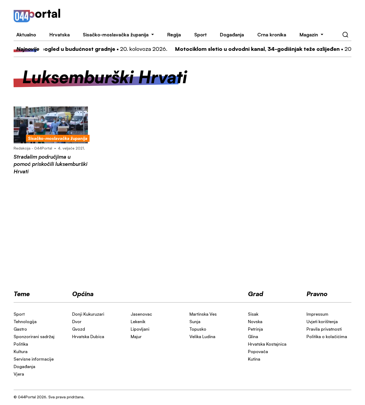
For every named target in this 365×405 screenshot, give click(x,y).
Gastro (20, 329)
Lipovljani (140, 329)
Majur (136, 336)
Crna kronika (271, 34)
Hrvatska (59, 34)
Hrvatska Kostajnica (267, 344)
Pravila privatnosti (324, 329)
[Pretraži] (345, 35)
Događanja (232, 34)
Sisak (253, 314)
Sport (200, 34)
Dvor (76, 321)
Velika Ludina (202, 336)
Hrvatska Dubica (88, 336)
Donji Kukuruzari (88, 314)
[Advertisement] (212, 15)
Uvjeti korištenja (322, 321)
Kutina (254, 359)
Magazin (309, 34)
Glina (253, 336)
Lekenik (138, 321)
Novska (255, 321)
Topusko (197, 329)
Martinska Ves (203, 314)
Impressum (317, 314)
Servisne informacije (34, 359)
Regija (174, 34)
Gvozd (78, 329)
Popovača (258, 351)
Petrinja (255, 329)
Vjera (19, 374)
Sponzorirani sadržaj (34, 336)
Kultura (21, 351)
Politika (21, 344)
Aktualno (26, 34)
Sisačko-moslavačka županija (116, 34)
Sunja (194, 321)
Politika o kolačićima (326, 336)
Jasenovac (141, 314)
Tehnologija (25, 321)
